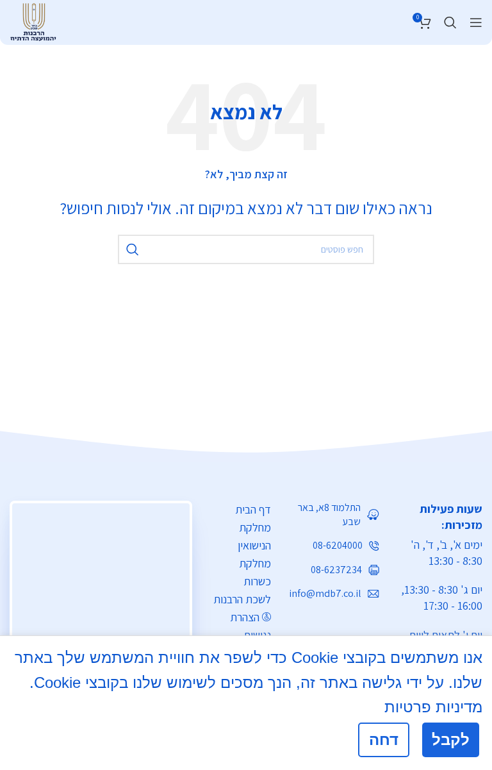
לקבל (451, 739)
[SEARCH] (132, 249)
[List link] (334, 515)
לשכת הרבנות (242, 599)
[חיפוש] (450, 22)
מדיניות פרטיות (433, 707)
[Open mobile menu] (476, 22)
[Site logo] (33, 20)
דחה (383, 739)
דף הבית (253, 509)
